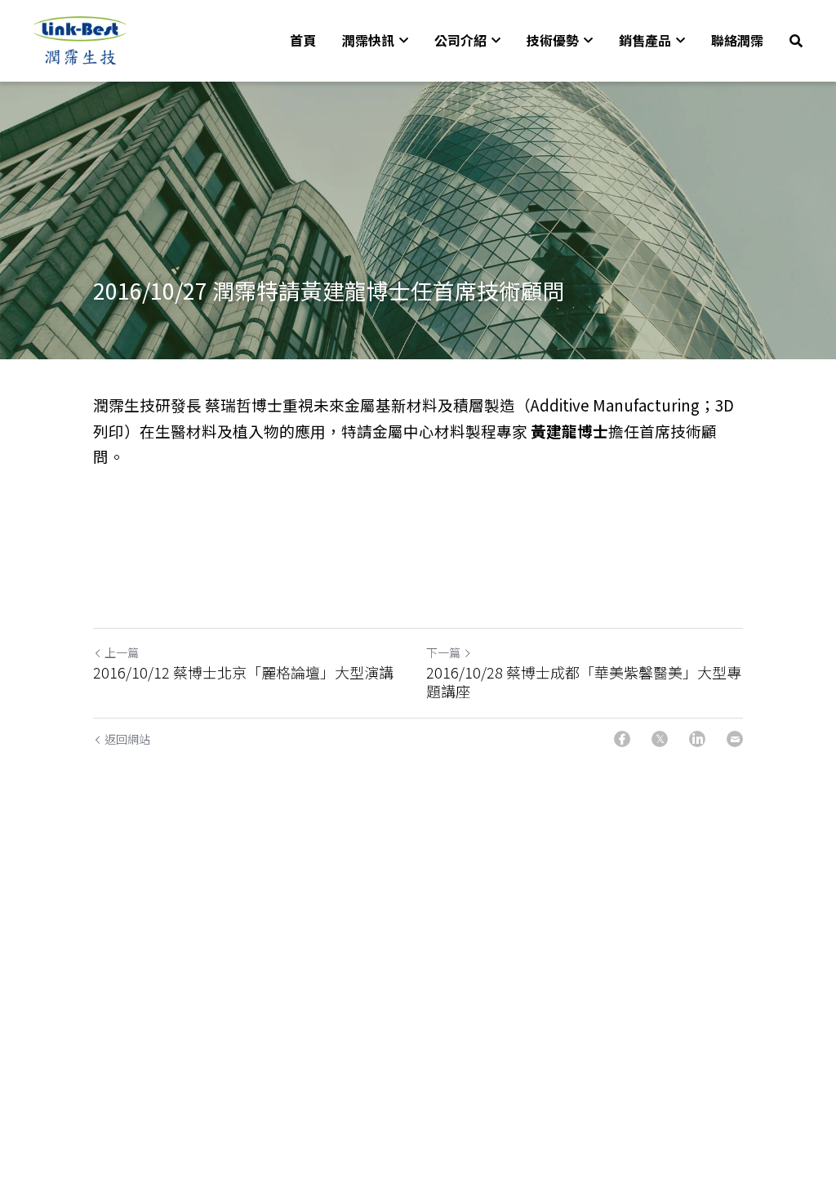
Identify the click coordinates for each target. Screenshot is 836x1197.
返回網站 (127, 739)
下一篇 (443, 652)
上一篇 (121, 652)
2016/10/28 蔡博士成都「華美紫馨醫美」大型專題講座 (583, 681)
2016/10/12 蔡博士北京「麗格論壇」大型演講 (243, 672)
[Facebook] (622, 739)
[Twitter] (659, 739)
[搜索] (796, 40)
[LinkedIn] (697, 739)
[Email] (735, 739)
